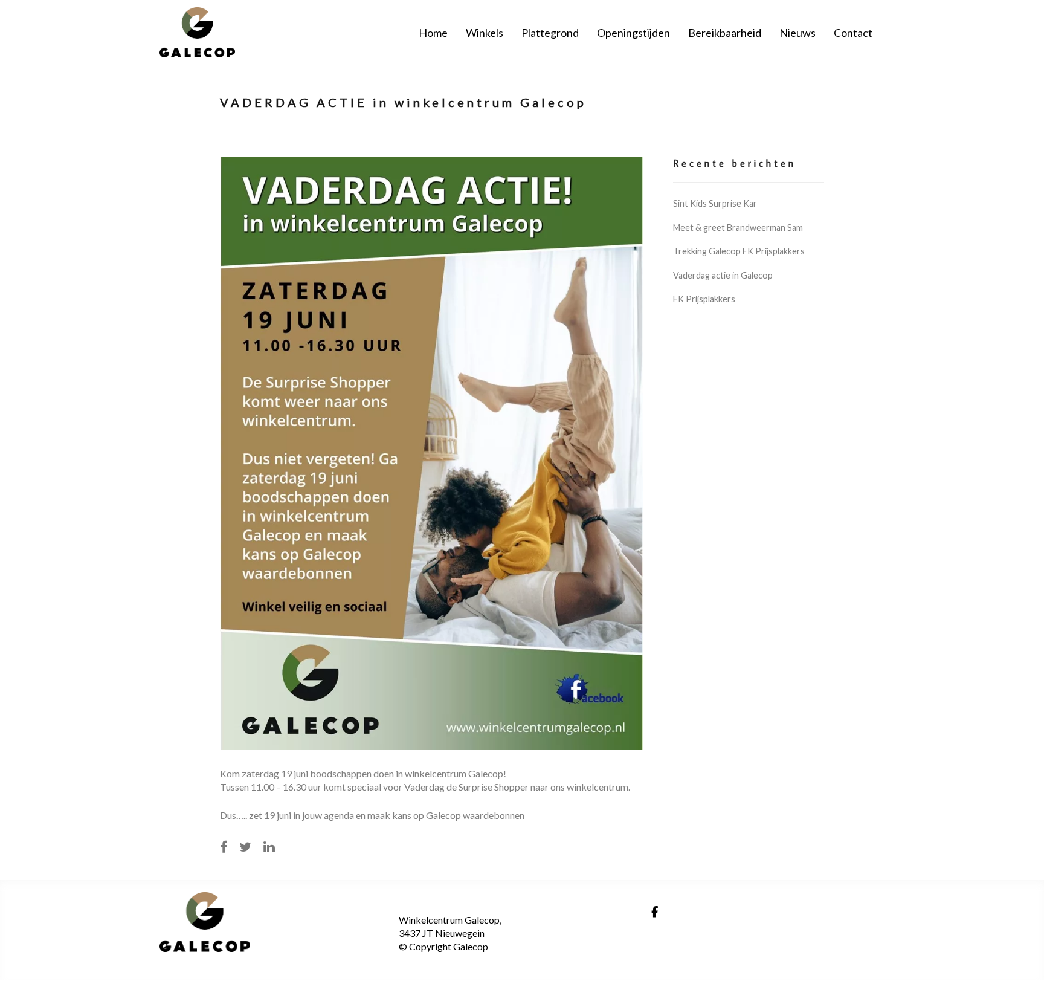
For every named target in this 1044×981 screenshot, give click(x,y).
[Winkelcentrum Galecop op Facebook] (654, 912)
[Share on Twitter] (245, 847)
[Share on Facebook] (223, 847)
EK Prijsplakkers (704, 299)
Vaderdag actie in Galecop (723, 275)
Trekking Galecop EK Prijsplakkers (739, 251)
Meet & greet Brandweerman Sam (738, 227)
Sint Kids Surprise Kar (715, 203)
